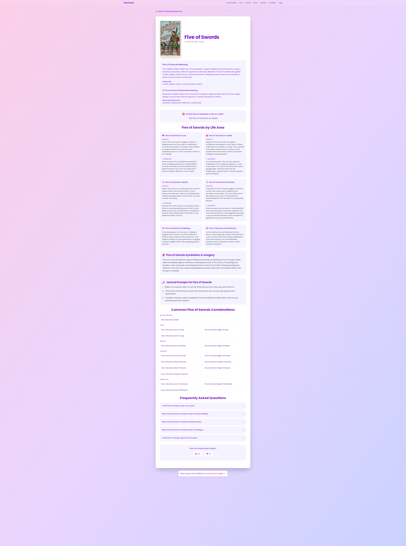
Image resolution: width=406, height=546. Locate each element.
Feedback (272, 3)
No (210, 454)
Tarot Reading (231, 3)
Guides (248, 3)
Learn (241, 3)
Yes (198, 454)
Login (281, 3)
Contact (263, 3)
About (255, 3)
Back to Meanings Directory (170, 11)
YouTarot (128, 2)
